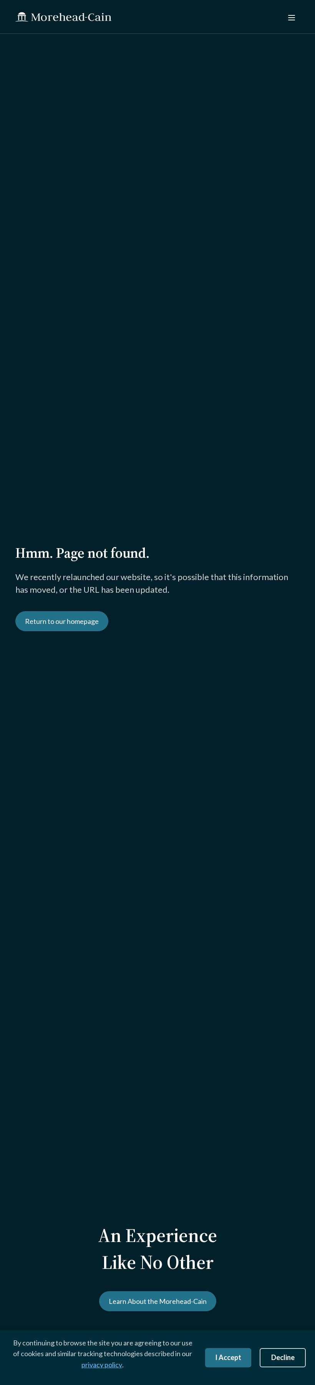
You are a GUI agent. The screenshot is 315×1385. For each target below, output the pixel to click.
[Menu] (291, 17)
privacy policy (101, 1364)
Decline (283, 1357)
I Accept (228, 1357)
